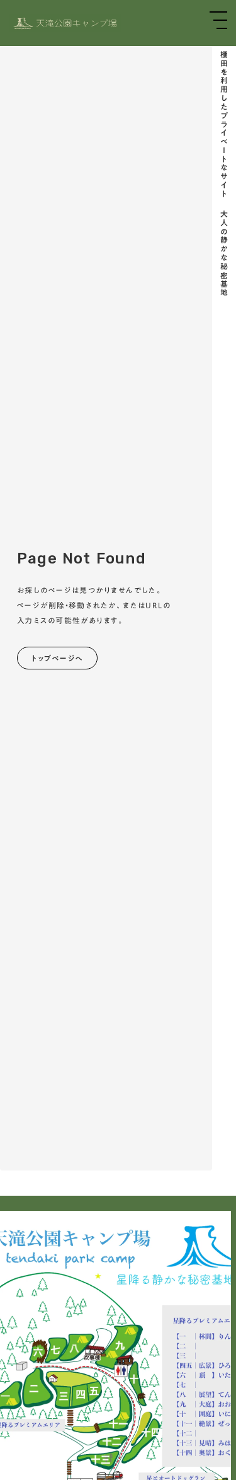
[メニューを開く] (218, 20)
